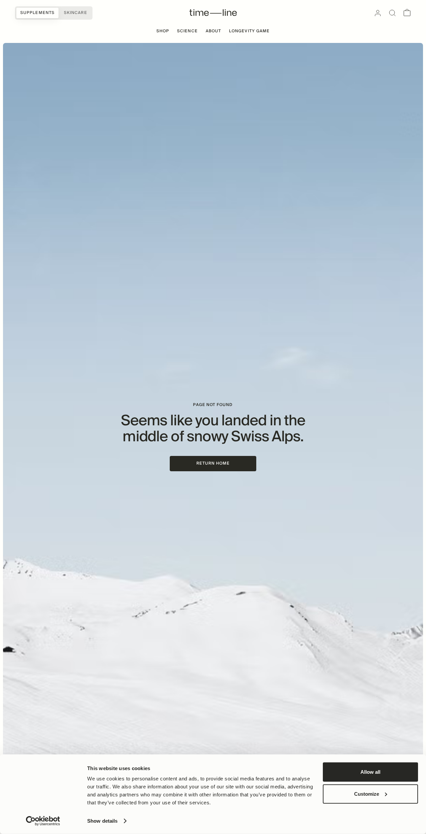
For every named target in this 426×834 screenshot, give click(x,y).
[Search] (392, 13)
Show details (102, 821)
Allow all (370, 772)
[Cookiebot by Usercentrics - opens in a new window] (43, 821)
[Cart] (407, 13)
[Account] (378, 13)
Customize (366, 793)
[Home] (213, 13)
